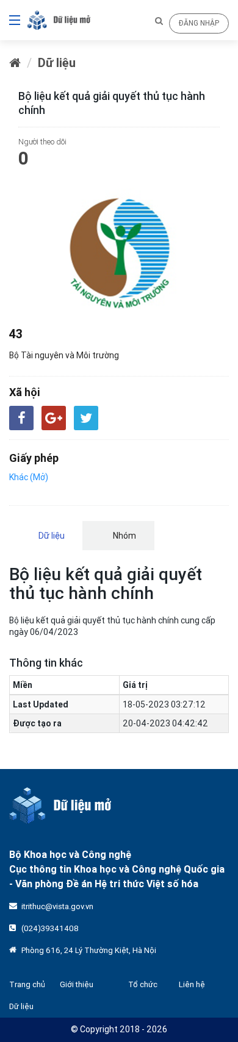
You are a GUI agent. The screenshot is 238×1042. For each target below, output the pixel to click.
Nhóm (123, 535)
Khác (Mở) (28, 477)
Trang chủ (27, 984)
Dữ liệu (57, 62)
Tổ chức (142, 984)
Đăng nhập (199, 22)
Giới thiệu (76, 984)
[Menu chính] (10, 20)
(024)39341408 (50, 928)
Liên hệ (192, 984)
